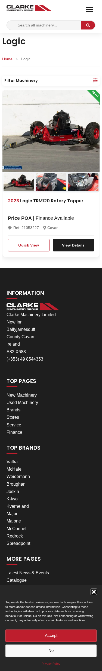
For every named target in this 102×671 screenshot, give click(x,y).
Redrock (15, 536)
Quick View (28, 245)
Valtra (12, 461)
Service (14, 425)
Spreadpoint (18, 543)
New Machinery (22, 395)
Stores (13, 417)
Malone (14, 521)
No (51, 650)
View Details (73, 245)
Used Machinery (22, 402)
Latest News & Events (28, 573)
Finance (14, 432)
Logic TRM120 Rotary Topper (46, 201)
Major (12, 513)
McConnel (16, 528)
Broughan (16, 484)
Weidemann (18, 476)
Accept (51, 635)
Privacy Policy (51, 663)
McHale (14, 469)
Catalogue (17, 580)
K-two (12, 499)
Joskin (13, 491)
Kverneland (18, 506)
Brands (13, 410)
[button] (94, 592)
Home (7, 59)
